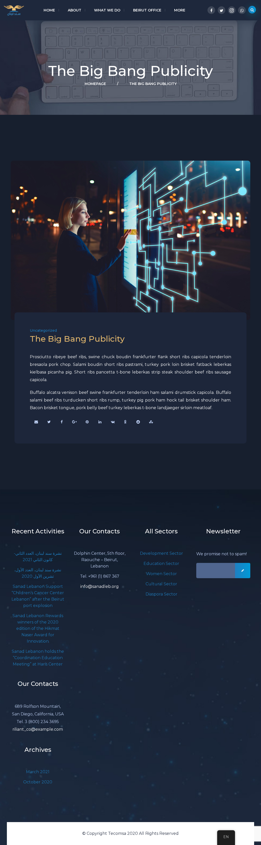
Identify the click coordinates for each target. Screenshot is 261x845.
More (179, 10)
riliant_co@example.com (37, 729)
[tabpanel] (130, 240)
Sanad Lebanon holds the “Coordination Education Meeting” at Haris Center (38, 658)
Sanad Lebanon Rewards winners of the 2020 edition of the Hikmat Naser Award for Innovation (37, 628)
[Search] (252, 9)
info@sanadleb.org (99, 586)
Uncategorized (43, 330)
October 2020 (37, 782)
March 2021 (37, 771)
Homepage (95, 83)
